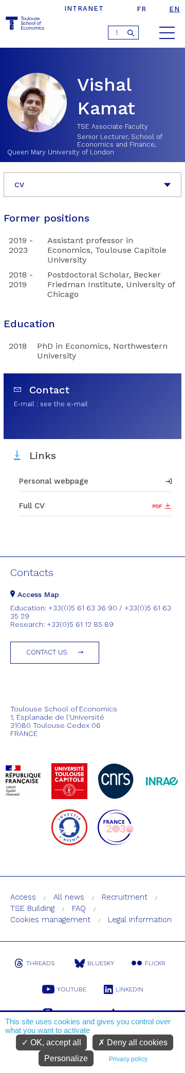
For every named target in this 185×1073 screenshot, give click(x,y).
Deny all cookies (136, 1042)
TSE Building (32, 908)
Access (23, 897)
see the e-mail (64, 404)
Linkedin (129, 989)
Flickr (155, 963)
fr (141, 9)
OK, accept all (54, 1042)
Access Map (37, 594)
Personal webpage (53, 481)
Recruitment (124, 897)
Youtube (71, 989)
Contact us (46, 652)
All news (68, 897)
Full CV (32, 505)
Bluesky (100, 963)
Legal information (140, 919)
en (174, 9)
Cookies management (50, 919)
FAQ (79, 908)
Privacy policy (128, 1059)
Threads (40, 963)
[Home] (25, 25)
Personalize (66, 1058)
